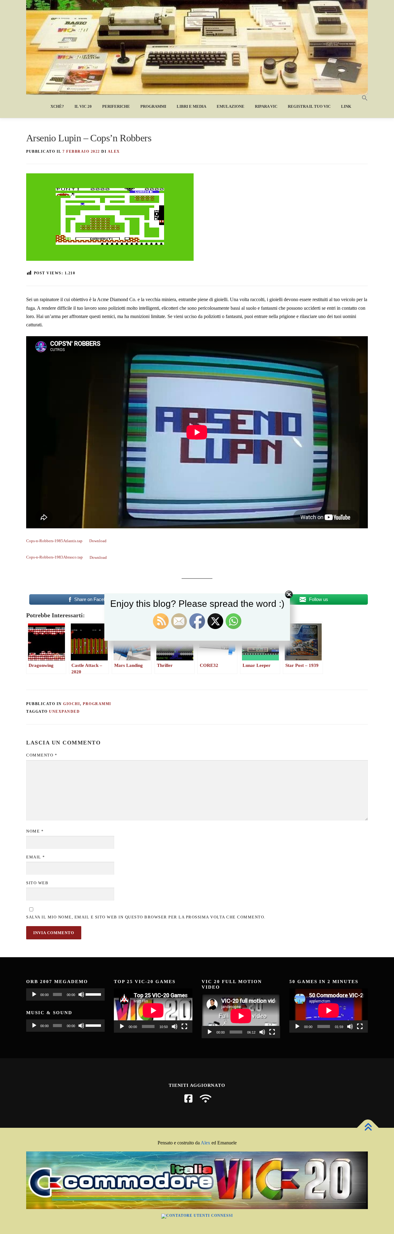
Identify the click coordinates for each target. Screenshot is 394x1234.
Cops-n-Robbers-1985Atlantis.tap (54, 541)
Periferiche (116, 106)
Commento (41, 755)
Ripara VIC (266, 106)
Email (35, 857)
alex (114, 151)
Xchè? (57, 106)
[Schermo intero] (184, 1026)
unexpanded (64, 711)
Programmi (153, 106)
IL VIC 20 (83, 106)
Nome (35, 831)
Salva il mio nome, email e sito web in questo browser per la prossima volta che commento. (146, 917)
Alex (205, 1142)
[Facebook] (188, 1098)
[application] (65, 994)
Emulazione (230, 106)
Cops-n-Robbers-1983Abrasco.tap (54, 557)
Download (98, 541)
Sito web (37, 883)
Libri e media (191, 106)
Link (346, 106)
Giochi (71, 704)
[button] (362, 98)
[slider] (94, 993)
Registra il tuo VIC (309, 106)
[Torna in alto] (368, 1128)
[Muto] (81, 994)
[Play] (34, 994)
